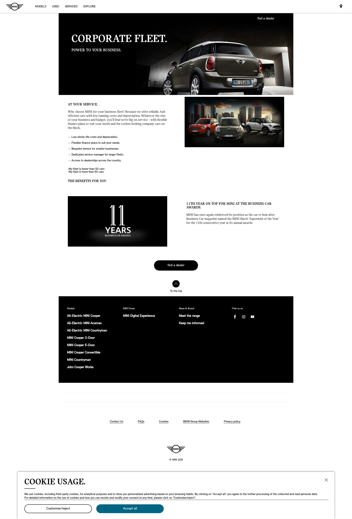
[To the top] (176, 283)
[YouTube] (252, 317)
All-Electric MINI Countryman (87, 330)
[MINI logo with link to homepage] (176, 449)
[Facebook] (235, 317)
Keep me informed (191, 323)
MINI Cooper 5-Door (81, 345)
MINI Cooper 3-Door (81, 338)
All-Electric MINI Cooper (83, 316)
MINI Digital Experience (139, 316)
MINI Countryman (79, 360)
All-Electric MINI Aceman (84, 323)
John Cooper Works (80, 367)
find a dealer (265, 18)
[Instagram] (244, 317)
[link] (341, 6)
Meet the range (189, 316)
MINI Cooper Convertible (83, 352)
